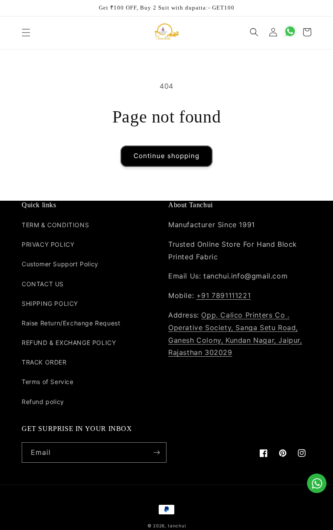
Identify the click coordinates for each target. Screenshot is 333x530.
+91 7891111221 (223, 295)
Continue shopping (166, 156)
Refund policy (43, 401)
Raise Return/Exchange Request (71, 323)
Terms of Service (48, 381)
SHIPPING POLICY (50, 303)
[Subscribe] (156, 452)
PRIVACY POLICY (48, 244)
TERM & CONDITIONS (55, 225)
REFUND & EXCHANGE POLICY (69, 342)
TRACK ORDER (44, 362)
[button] (26, 32)
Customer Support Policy (60, 264)
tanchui (177, 525)
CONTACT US (43, 284)
